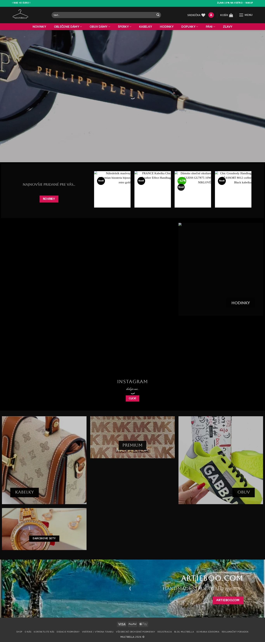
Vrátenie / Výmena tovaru (97, 632)
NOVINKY (39, 26)
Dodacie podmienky (68, 632)
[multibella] (29, 15)
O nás (28, 632)
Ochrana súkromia (207, 632)
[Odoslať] (158, 15)
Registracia (165, 632)
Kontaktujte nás (44, 632)
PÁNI (209, 26)
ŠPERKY (123, 26)
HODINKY (167, 26)
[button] (211, 15)
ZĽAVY (227, 26)
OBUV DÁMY (99, 26)
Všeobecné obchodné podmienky (135, 632)
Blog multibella (184, 632)
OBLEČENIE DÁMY (66, 26)
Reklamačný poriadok (235, 632)
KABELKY (145, 26)
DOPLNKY (188, 26)
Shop (19, 632)
